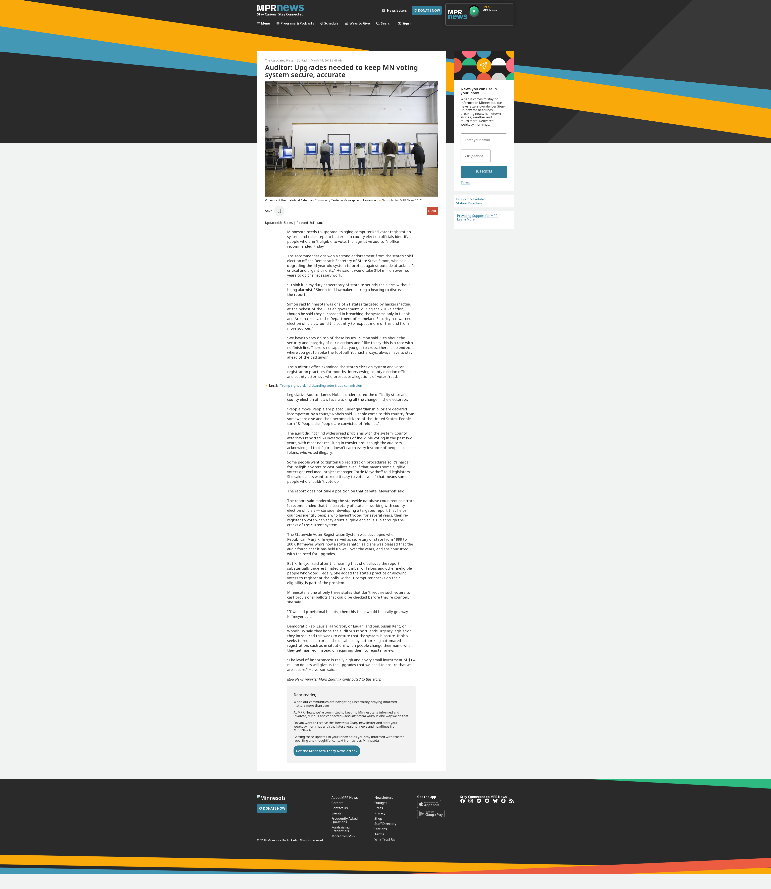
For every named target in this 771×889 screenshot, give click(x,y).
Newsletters (383, 797)
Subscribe (483, 171)
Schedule (331, 23)
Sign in (407, 23)
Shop (378, 818)
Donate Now (427, 10)
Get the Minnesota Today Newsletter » (327, 751)
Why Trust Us (384, 839)
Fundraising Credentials (340, 829)
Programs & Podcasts (297, 23)
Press (378, 808)
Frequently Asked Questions (344, 820)
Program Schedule (470, 199)
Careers (337, 803)
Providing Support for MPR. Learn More (477, 217)
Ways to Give (360, 23)
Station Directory (469, 203)
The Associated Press (279, 60)
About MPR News (344, 797)
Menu (265, 23)
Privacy (379, 813)
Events (336, 813)
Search (386, 23)
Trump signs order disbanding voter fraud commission (321, 385)
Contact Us (339, 808)
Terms (465, 182)
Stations (380, 829)
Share (432, 211)
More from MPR (343, 836)
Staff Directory (385, 823)
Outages (380, 803)
